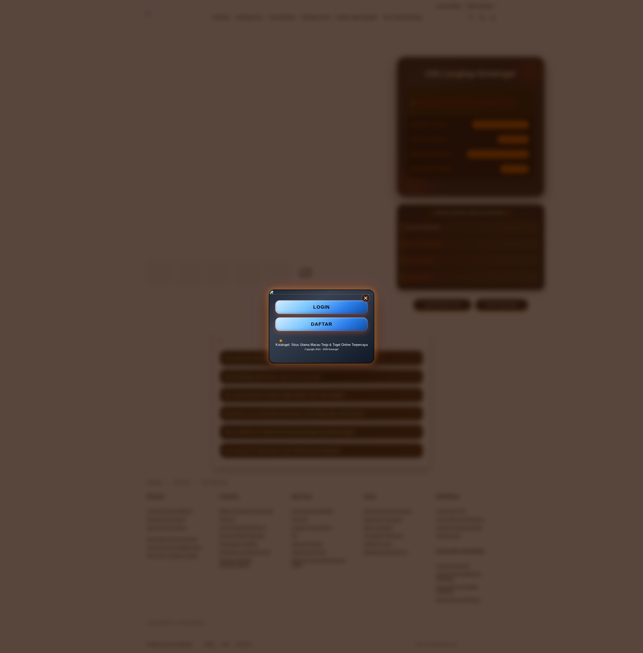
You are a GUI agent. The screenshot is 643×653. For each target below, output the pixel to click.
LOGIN (321, 307)
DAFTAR (321, 323)
